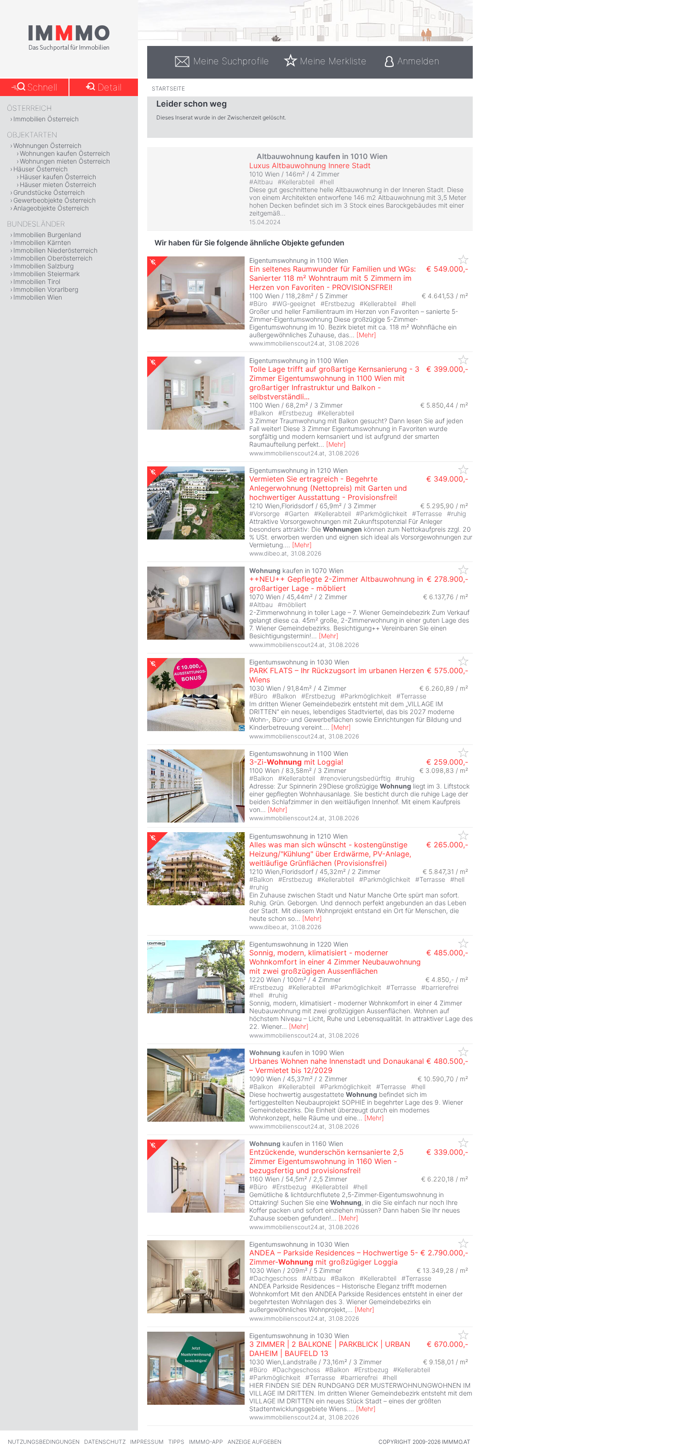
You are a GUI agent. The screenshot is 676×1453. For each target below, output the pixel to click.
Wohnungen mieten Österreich (65, 161)
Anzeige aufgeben (254, 1441)
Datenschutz (105, 1441)
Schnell (42, 87)
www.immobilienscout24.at (287, 343)
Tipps (176, 1441)
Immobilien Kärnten (42, 242)
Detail (109, 87)
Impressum (147, 1441)
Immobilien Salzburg (43, 266)
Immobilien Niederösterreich (55, 250)
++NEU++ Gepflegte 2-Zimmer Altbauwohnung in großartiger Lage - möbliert (336, 583)
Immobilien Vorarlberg (45, 289)
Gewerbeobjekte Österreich (54, 200)
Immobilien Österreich (46, 119)
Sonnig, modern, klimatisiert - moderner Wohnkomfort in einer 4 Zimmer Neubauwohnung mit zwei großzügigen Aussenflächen (335, 962)
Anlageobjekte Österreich (51, 208)
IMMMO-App (206, 1441)
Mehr (366, 335)
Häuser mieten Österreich (58, 184)
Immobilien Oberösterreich (52, 258)
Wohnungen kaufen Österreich (65, 153)
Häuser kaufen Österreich (58, 177)
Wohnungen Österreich (47, 145)
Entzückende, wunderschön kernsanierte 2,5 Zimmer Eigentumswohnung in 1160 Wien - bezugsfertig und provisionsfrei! (326, 1161)
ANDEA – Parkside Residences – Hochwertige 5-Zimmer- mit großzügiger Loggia (333, 1257)
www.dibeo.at (268, 553)
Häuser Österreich (40, 169)
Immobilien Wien (37, 297)
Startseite (168, 88)
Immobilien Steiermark (46, 274)
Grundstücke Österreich (49, 192)
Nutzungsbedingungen (44, 1441)
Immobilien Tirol (36, 281)
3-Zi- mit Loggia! (296, 761)
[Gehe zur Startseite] (69, 49)
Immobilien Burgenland (47, 234)
